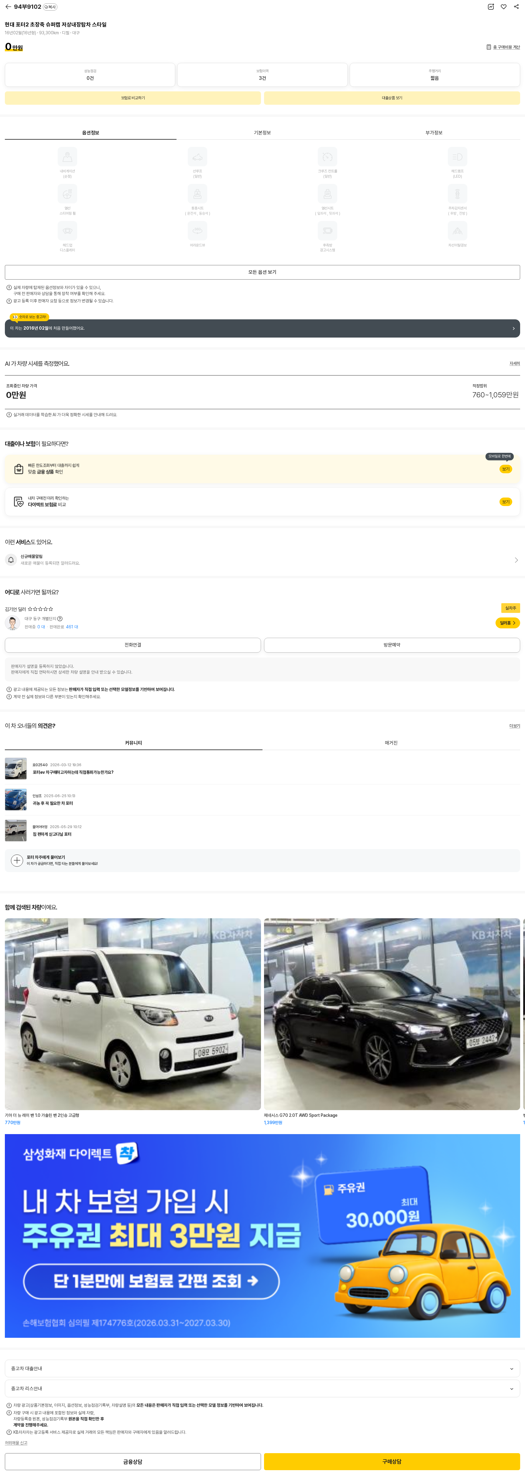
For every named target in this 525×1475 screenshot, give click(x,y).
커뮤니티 (133, 743)
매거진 (391, 743)
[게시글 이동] (262, 768)
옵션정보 (90, 133)
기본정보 (262, 133)
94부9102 (35, 6)
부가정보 (434, 133)
